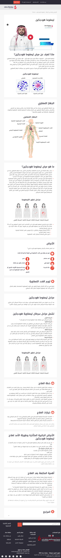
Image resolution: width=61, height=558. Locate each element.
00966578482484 (20, 553)
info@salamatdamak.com (16, 551)
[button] (57, 7)
